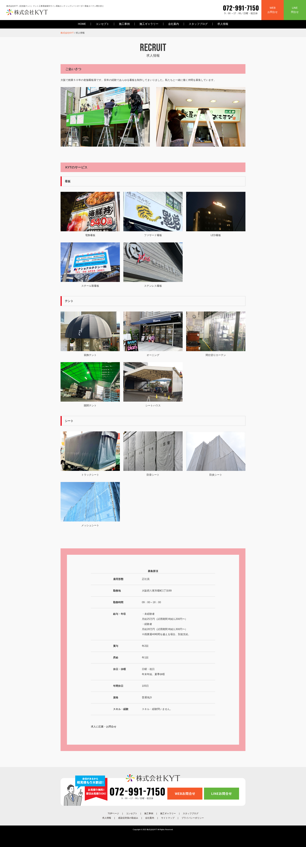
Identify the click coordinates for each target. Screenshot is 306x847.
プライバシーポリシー (193, 818)
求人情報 (222, 23)
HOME (82, 23)
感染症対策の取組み (128, 818)
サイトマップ (168, 818)
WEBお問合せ (272, 10)
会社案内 (173, 23)
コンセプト (102, 23)
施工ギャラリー (148, 23)
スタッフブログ (198, 23)
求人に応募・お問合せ (103, 726)
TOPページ (113, 813)
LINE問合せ (295, 10)
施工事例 (124, 23)
